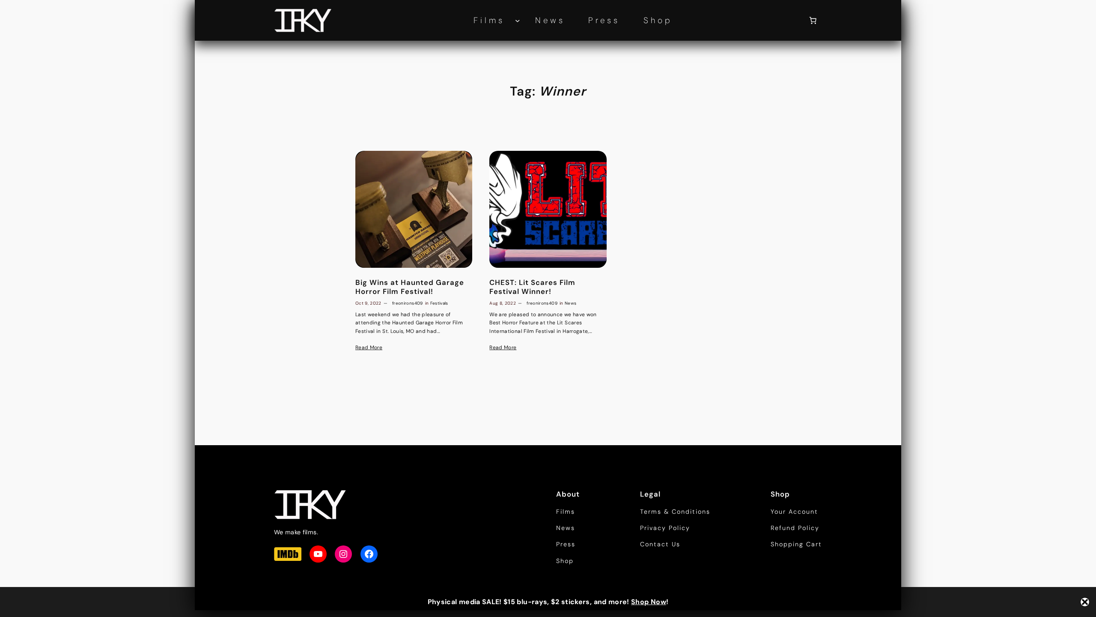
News (570, 303)
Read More (368, 347)
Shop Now (648, 601)
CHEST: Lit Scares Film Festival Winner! (532, 286)
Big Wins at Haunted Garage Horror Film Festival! (409, 286)
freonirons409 (407, 303)
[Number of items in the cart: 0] (813, 21)
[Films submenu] (517, 20)
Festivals (439, 303)
